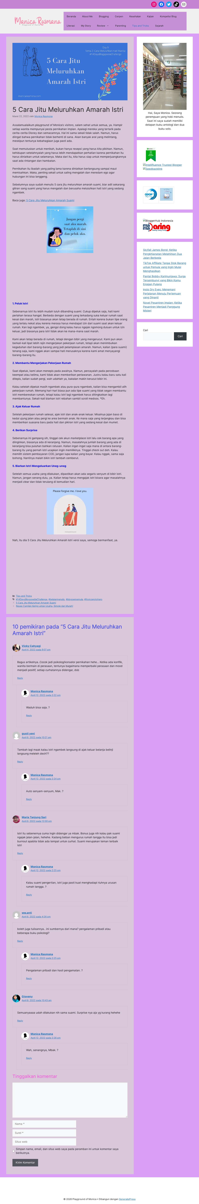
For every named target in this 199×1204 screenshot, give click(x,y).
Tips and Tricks (140, 25)
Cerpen (119, 16)
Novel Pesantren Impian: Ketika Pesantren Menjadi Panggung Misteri (162, 306)
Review (101, 25)
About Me (87, 16)
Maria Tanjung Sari (34, 817)
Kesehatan (135, 16)
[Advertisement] (69, 278)
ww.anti (27, 912)
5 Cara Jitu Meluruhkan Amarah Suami (49, 200)
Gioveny (27, 996)
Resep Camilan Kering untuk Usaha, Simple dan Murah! (44, 606)
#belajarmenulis (57, 599)
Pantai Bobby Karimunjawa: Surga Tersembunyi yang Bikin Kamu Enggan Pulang (164, 280)
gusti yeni (28, 733)
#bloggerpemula (74, 599)
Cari (145, 330)
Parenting (120, 25)
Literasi (71, 25)
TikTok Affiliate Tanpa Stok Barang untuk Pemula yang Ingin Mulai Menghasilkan (164, 267)
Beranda (71, 16)
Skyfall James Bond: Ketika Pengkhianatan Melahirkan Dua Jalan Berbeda (162, 253)
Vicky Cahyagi (31, 646)
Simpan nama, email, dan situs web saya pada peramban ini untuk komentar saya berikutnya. (67, 1151)
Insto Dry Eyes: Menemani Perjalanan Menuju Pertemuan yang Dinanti (162, 293)
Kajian (150, 16)
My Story (86, 25)
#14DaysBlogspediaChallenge (31, 599)
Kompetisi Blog (168, 16)
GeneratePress (127, 1199)
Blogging (104, 16)
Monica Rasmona (42, 691)
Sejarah (159, 25)
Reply (20, 678)
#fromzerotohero (93, 599)
